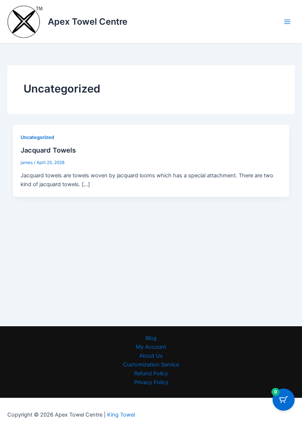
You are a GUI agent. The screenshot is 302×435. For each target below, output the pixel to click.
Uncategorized (37, 137)
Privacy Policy (151, 382)
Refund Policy (151, 373)
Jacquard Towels (48, 150)
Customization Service (151, 364)
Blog (151, 338)
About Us (151, 355)
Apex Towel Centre (87, 21)
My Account (151, 347)
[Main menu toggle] (287, 21)
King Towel (120, 414)
